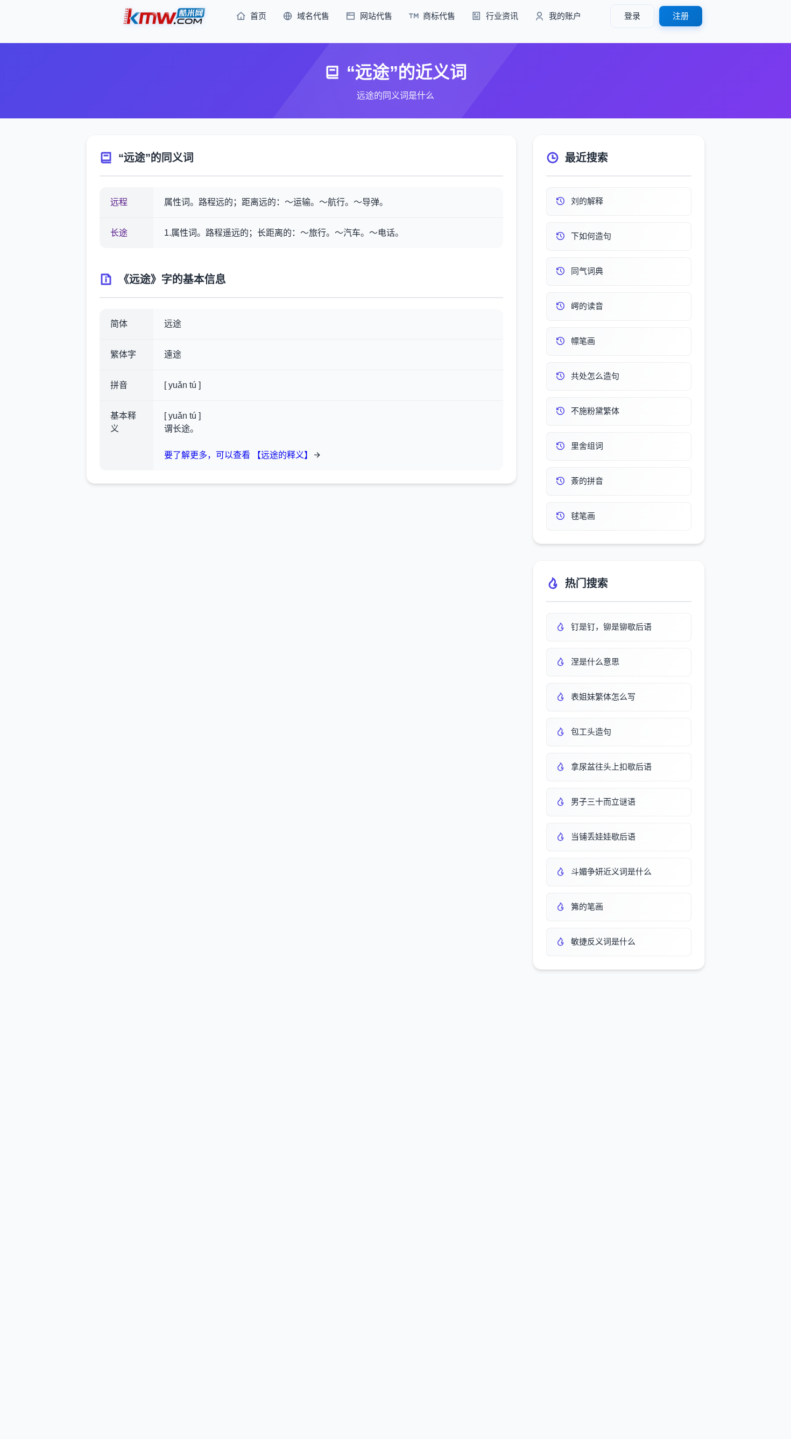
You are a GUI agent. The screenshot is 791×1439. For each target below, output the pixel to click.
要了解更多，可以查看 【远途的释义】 (238, 455)
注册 (681, 15)
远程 (119, 202)
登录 (632, 15)
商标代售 (439, 15)
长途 (119, 232)
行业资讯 (502, 15)
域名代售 (313, 15)
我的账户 (565, 15)
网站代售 (376, 15)
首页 (258, 15)
